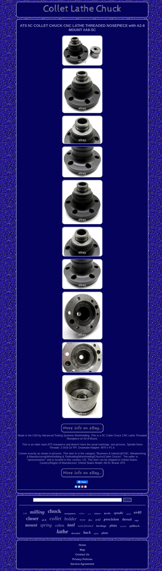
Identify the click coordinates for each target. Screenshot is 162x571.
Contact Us (82, 554)
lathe (62, 531)
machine (123, 526)
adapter (97, 513)
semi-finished (85, 525)
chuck (54, 511)
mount (31, 525)
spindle (118, 513)
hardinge (101, 525)
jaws (96, 533)
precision (111, 519)
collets (59, 525)
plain (113, 525)
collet (55, 518)
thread (127, 519)
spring (46, 525)
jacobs (107, 513)
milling (37, 512)
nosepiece (70, 513)
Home (82, 545)
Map (82, 549)
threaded (75, 533)
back (87, 532)
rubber (82, 513)
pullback (135, 525)
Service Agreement (82, 563)
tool (71, 524)
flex (90, 520)
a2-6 (44, 520)
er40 (137, 512)
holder (70, 518)
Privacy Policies (82, 559)
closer (32, 518)
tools (89, 514)
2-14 (25, 513)
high (137, 520)
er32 (98, 519)
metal (128, 514)
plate (105, 533)
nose (82, 519)
